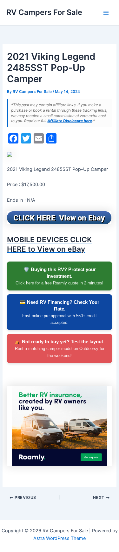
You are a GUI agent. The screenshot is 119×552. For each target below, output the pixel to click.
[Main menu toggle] (106, 12)
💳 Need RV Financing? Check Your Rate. (59, 312)
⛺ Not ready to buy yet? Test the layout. (59, 348)
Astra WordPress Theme (59, 538)
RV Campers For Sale (44, 12)
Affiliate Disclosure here (69, 120)
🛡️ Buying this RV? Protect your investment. (59, 276)
